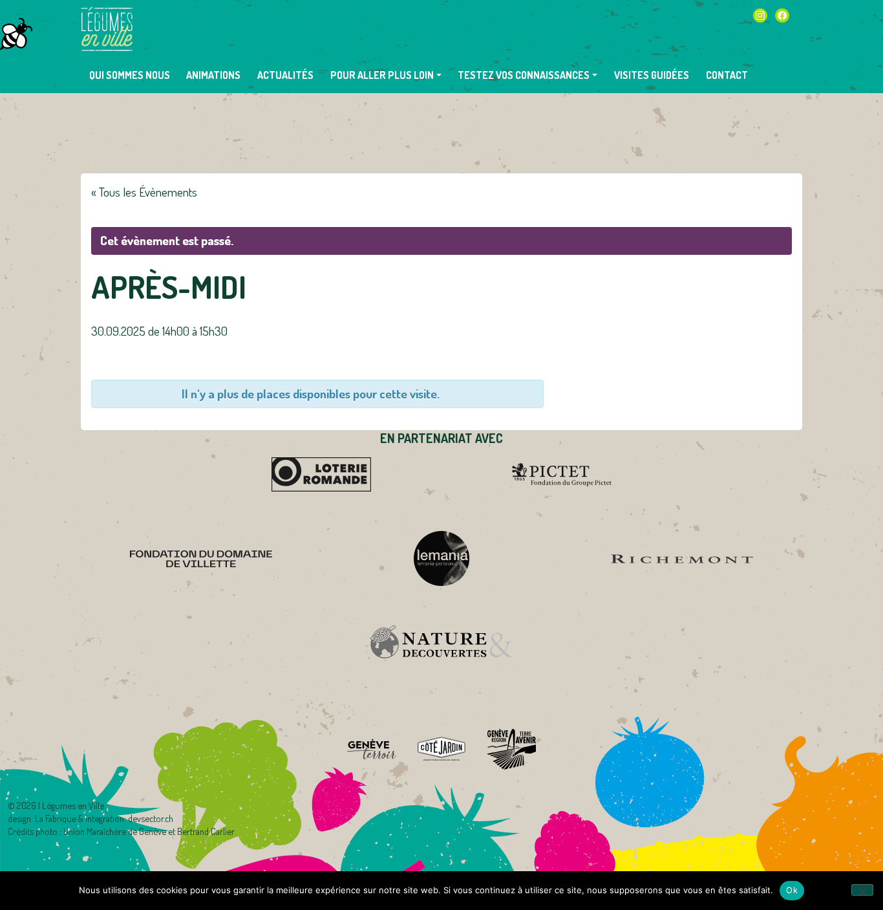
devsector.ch (150, 818)
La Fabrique (55, 818)
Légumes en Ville (107, 29)
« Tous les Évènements (144, 192)
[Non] (862, 890)
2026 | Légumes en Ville (60, 805)
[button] (386, 75)
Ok (792, 890)
